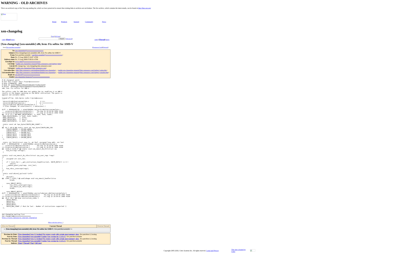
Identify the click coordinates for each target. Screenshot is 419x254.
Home (54, 22)
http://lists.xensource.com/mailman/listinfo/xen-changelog (35, 70)
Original (105, 47)
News (104, 22)
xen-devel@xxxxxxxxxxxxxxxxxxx (27, 75)
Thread (102, 40)
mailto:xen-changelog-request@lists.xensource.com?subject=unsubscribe (83, 72)
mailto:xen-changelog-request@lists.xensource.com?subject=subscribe (82, 70)
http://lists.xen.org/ (144, 8)
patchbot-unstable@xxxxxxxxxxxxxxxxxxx (47, 55)
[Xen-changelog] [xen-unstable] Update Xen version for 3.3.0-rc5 (42, 236)
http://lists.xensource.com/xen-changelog (19, 218)
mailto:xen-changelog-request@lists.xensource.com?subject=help (38, 64)
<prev (4, 40)
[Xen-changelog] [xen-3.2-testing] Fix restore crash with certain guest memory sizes (48, 234)
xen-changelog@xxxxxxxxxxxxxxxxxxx (29, 51)
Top (52, 36)
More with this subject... (56, 222)
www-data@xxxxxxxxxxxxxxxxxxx (28, 62)
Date (8, 40)
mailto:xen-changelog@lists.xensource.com (31, 68)
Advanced (69, 39)
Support (76, 22)
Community (89, 22)
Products (64, 22)
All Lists (57, 36)
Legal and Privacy (212, 251)
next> (13, 40)
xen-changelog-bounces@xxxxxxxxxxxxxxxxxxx (32, 77)
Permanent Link (97, 47)
